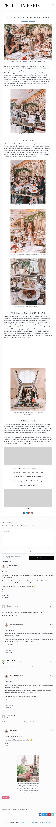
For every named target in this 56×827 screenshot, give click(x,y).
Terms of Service (45, 822)
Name (4, 552)
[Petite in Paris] (21, 5)
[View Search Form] (49, 5)
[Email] (32, 513)
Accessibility (34, 822)
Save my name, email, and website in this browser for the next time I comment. (13, 557)
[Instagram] (46, 814)
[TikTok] (52, 814)
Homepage (4, 809)
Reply (51, 566)
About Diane (5, 797)
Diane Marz (25, 21)
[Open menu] (53, 5)
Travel (23, 809)
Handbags (14, 809)
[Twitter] (27, 513)
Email (32, 552)
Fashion (9, 809)
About (27, 809)
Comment (5, 531)
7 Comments (32, 21)
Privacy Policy (25, 822)
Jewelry (19, 809)
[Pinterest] (29, 513)
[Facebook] (24, 513)
